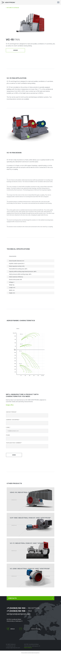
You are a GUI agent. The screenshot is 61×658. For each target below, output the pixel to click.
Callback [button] (12, 628)
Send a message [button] (35, 628)
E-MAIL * (8, 427)
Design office (10, 405)
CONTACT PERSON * (11, 412)
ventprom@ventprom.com (18, 614)
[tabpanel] (30, 620)
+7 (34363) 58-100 (16, 608)
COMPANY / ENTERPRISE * (12, 419)
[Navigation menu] (58, 2)
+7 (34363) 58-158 (16, 611)
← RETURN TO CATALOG (12, 7)
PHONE (8, 435)
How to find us (28, 647)
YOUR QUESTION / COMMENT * (14, 442)
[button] (8, 629)
